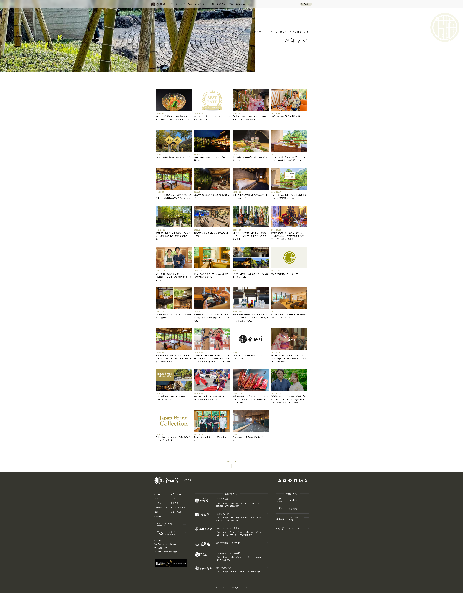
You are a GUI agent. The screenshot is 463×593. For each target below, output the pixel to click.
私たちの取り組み (178, 507)
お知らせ (221, 4)
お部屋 (225, 503)
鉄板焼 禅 (293, 509)
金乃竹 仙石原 (222, 499)
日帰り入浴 (232, 532)
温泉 (224, 532)
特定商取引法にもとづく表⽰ (165, 544)
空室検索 (158, 516)
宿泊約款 (157, 540)
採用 (231, 4)
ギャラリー (201, 4)
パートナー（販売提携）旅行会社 (166, 551)
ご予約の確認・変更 (232, 506)
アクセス (259, 503)
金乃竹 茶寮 (224, 567)
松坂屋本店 (228, 528)
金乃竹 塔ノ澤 (222, 513)
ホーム (157, 494)
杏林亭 (294, 518)
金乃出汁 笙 (294, 528)
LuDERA (293, 500)
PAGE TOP (231, 461)
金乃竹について (177, 4)
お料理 (232, 503)
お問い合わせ (243, 4)
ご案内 (218, 503)
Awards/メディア (161, 507)
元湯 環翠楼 (228, 542)
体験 (211, 4)
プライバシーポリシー (162, 548)
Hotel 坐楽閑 (228, 553)
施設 (190, 4)
